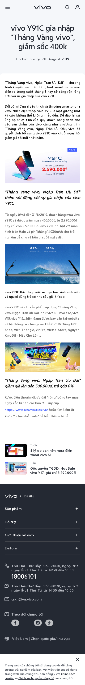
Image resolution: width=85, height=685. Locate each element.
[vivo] (12, 496)
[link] (15, 623)
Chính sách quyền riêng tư (36, 678)
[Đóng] (77, 659)
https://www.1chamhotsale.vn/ (26, 409)
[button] (7, 7)
